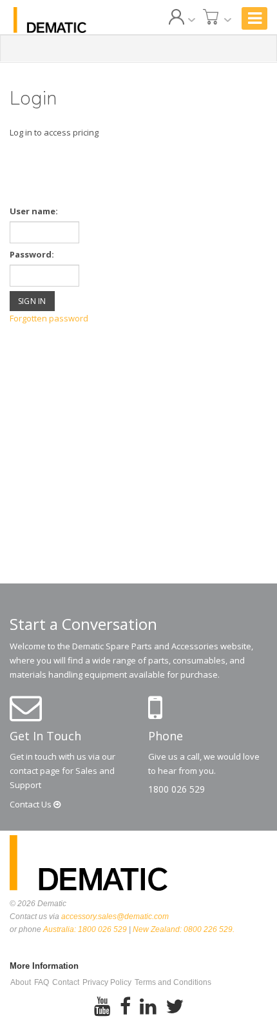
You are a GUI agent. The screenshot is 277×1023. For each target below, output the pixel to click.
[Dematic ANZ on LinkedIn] (148, 1007)
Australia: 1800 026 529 (85, 929)
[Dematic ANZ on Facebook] (125, 1007)
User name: (34, 211)
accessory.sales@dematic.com (115, 916)
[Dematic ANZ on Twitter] (175, 1007)
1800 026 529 (176, 789)
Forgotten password (49, 318)
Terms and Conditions (173, 982)
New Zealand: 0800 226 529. (183, 929)
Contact (31, 804)
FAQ (41, 982)
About (20, 982)
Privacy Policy (106, 982)
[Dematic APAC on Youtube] (102, 1007)
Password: (32, 254)
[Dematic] (50, 20)
